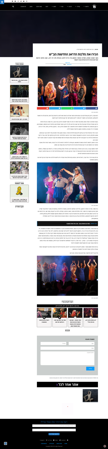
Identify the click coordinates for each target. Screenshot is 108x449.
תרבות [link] (70, 6)
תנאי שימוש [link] (59, 443)
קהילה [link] (78, 6)
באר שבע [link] (76, 306)
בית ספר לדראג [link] (70, 306)
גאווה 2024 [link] (39, 6)
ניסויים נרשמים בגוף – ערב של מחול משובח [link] (19, 80)
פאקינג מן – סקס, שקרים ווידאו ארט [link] (19, 119)
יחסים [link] (54, 6)
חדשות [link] (87, 6)
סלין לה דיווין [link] (59, 306)
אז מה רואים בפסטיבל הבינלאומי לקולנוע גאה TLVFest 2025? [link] (19, 137)
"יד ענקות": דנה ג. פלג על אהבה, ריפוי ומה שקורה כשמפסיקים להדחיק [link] (19, 157)
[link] (2, 2)
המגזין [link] (31, 6)
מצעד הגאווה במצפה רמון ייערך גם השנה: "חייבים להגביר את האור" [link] (19, 176)
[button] (13, 6)
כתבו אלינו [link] (51, 443)
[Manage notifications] (104, 446)
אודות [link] (66, 443)
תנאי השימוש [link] (79, 377)
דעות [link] (47, 6)
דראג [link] (64, 306)
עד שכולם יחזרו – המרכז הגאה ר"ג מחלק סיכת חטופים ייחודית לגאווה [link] (19, 200)
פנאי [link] (62, 6)
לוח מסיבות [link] (23, 6)
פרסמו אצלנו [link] (44, 443)
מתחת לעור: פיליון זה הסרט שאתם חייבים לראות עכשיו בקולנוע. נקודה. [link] (19, 100)
